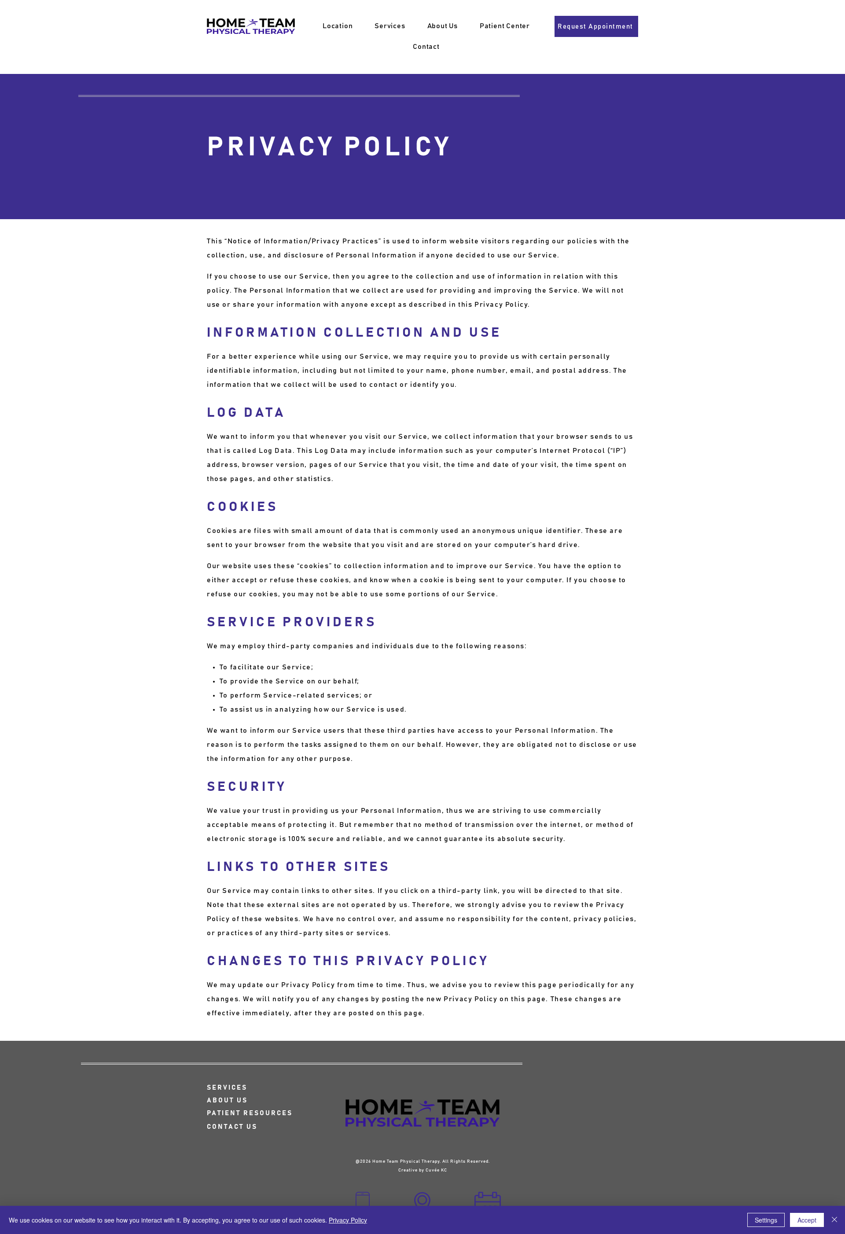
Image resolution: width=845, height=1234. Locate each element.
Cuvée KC (436, 1170)
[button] (389, 26)
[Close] (834, 1220)
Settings (766, 1220)
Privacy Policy (348, 1220)
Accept (806, 1220)
